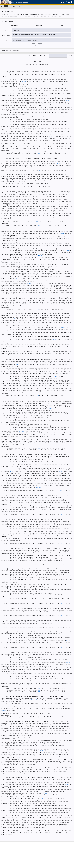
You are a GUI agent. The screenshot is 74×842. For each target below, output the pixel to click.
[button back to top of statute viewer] (71, 56)
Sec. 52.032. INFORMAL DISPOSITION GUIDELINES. (23, 696)
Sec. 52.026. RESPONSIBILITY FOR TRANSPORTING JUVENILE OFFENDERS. (30, 359)
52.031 (38, 700)
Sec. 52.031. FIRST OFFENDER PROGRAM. (19, 454)
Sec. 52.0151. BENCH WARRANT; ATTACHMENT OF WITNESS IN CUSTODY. (29, 191)
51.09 (29, 283)
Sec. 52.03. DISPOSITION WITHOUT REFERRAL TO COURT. (25, 400)
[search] (37, 21)
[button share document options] (5, 56)
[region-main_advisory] (37, 11)
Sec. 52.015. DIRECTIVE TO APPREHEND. (19, 174)
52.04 (67, 784)
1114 (61, 514)
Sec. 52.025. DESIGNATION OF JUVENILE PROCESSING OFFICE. (26, 313)
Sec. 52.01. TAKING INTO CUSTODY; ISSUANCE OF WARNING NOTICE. (29, 71)
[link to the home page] (61, 2)
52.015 (65, 97)
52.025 (61, 233)
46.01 (11, 471)
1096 (40, 170)
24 (38, 450)
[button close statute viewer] (2, 56)
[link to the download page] (66, 2)
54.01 (68, 100)
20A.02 (3, 710)
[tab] (14, 25)
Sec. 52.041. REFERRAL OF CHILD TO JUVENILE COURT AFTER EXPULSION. (30, 777)
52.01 (59, 163)
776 (38, 309)
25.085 (51, 136)
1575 (33, 152)
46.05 (61, 471)
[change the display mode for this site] (71, 2)
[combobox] (41, 30)
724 (17, 278)
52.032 (50, 408)
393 (39, 448)
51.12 (67, 250)
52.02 (63, 327)
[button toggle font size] (69, 56)
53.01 (42, 751)
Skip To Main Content (44, 2)
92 (37, 717)
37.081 (23, 81)
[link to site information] (69, 2)
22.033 (42, 160)
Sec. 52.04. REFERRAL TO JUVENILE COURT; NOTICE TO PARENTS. (28, 721)
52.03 (40, 256)
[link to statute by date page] (63, 2)
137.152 (21, 431)
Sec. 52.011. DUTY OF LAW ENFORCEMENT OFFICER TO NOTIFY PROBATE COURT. (32, 158)
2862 (39, 225)
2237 (39, 153)
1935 (39, 692)
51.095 (55, 339)
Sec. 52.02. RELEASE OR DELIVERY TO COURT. (21, 230)
